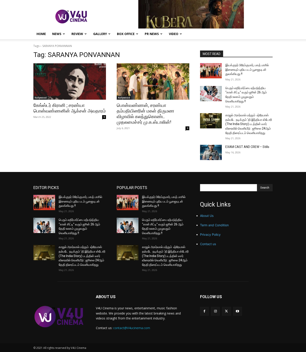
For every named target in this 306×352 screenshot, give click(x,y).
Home (41, 34)
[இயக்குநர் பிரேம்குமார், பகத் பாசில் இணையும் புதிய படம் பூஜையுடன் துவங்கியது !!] (211, 70)
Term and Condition (214, 225)
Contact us (208, 244)
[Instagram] (215, 311)
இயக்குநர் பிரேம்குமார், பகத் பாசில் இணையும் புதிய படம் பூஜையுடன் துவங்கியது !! (247, 69)
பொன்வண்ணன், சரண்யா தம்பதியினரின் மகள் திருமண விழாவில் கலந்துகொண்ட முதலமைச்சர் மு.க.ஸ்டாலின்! (145, 114)
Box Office (126, 34)
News (56, 34)
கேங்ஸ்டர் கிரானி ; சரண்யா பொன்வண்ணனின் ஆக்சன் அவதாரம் (69, 108)
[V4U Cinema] (59, 316)
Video (173, 34)
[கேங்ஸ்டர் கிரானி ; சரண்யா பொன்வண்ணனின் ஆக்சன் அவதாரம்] (69, 81)
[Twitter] (226, 311)
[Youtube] (237, 311)
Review (77, 34)
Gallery (100, 34)
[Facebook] (204, 311)
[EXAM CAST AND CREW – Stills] (211, 152)
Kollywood (41, 97)
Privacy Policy (210, 234)
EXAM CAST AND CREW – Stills (247, 147)
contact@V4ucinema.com (131, 328)
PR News (152, 34)
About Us (206, 216)
